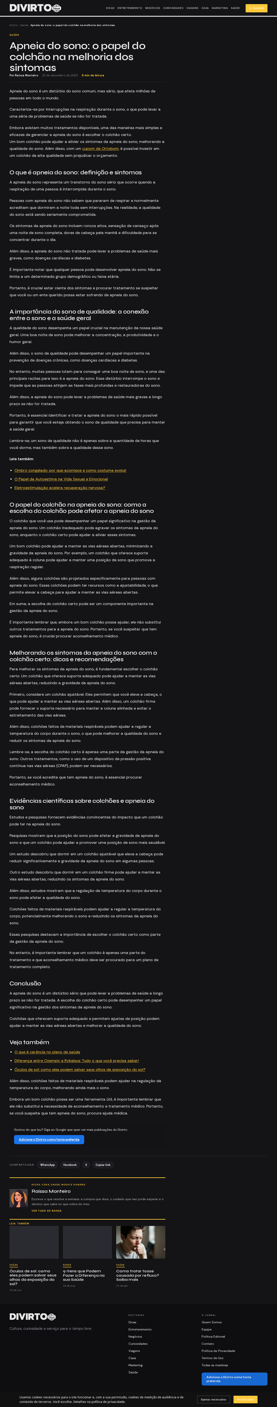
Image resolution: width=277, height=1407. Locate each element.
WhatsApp (47, 1165)
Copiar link (103, 1165)
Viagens (192, 8)
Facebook (70, 1165)
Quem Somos (212, 1322)
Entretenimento (130, 8)
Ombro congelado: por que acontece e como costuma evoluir (70, 470)
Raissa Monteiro (26, 75)
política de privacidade (108, 1402)
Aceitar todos (245, 1399)
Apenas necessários (213, 1399)
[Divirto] (33, 1317)
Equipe (207, 1329)
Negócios (152, 8)
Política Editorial (213, 1336)
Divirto (14, 25)
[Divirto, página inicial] (35, 8)
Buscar (258, 8)
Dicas (110, 8)
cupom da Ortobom (100, 148)
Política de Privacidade (218, 1351)
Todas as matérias (215, 1365)
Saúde (235, 8)
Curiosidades (173, 8)
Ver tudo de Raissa (47, 1210)
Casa (205, 8)
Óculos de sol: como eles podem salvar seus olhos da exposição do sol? (79, 1069)
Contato (208, 1344)
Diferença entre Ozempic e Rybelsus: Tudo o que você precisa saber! (76, 1060)
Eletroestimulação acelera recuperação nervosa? (59, 487)
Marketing (220, 8)
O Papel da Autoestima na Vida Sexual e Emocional (61, 479)
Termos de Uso (213, 1358)
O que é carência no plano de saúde (47, 1052)
